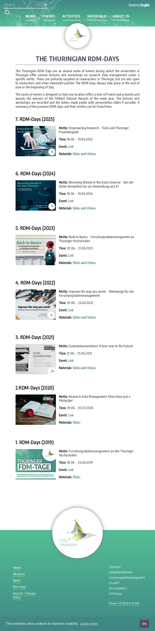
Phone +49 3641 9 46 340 (124, 603)
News (31, 16)
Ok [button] (144, 623)
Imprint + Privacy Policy (24, 595)
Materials (96, 16)
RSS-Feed (19, 587)
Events (49, 16)
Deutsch (134, 5)
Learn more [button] (89, 623)
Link (71, 147)
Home (17, 568)
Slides (77, 154)
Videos (91, 154)
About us (121, 16)
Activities (71, 16)
